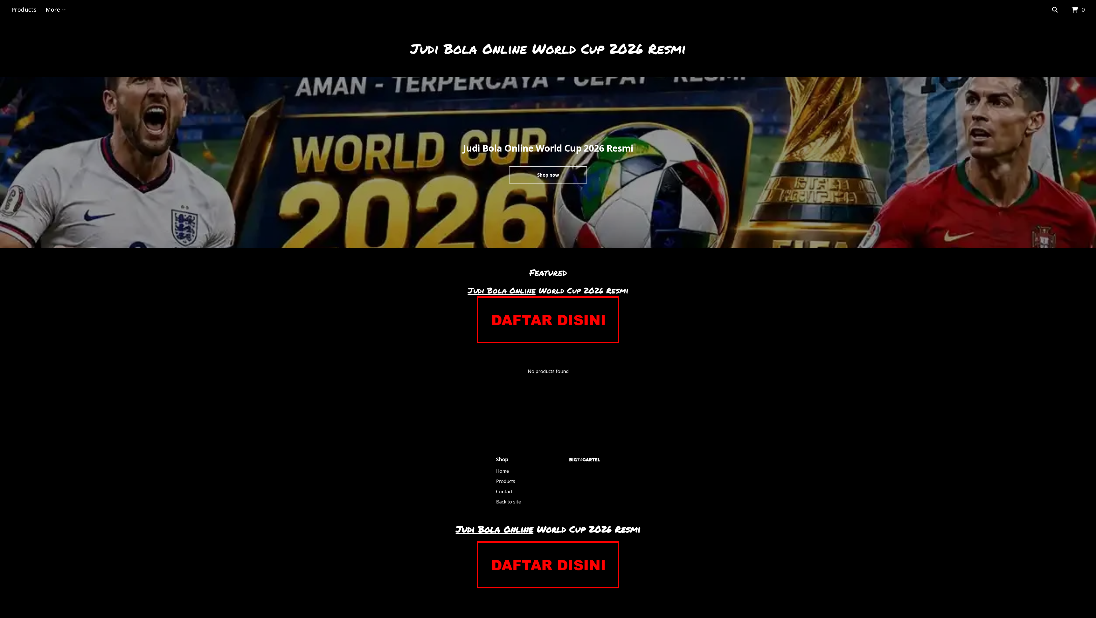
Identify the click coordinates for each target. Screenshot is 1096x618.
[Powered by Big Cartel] (584, 460)
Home (502, 471)
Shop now (548, 175)
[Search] (1055, 10)
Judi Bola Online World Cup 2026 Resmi (548, 48)
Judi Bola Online (502, 290)
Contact (504, 491)
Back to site (508, 502)
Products (24, 9)
